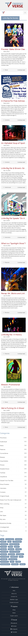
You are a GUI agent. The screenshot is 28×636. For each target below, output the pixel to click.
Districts (17, 546)
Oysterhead (3, 559)
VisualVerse (3, 476)
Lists (1, 511)
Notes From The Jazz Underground (10, 500)
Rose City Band (9, 539)
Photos (2, 465)
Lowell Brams (4, 544)
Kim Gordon (15, 564)
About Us (14, 593)
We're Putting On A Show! (12, 408)
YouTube (2, 473)
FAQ (14, 590)
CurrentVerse (4, 453)
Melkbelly (3, 541)
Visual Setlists (4, 461)
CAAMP (18, 561)
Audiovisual (7, 187)
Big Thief (22, 564)
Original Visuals (4, 496)
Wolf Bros (18, 549)
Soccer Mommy (4, 556)
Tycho (21, 556)
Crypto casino (14, 615)
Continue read (21, 70)
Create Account (14, 602)
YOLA (12, 561)
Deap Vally (3, 549)
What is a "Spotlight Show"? (13, 243)
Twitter (14, 626)
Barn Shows (3, 531)
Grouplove (3, 546)
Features (6, 262)
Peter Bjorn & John (14, 544)
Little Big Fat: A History (11, 335)
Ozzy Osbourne (12, 559)
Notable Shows (4, 469)
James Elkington (17, 541)
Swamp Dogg (4, 551)
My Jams (2, 519)
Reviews (6, 312)
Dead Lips (11, 549)
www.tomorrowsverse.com (18, 578)
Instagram (14, 629)
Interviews (7, 237)
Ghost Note (11, 554)
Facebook (14, 623)
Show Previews (4, 484)
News (6, 70)
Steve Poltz (3, 554)
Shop (1, 507)
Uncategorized (4, 527)
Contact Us (14, 596)
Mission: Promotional (10, 385)
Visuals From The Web (6, 480)
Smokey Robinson (5, 564)
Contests (7, 120)
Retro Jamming (4, 504)
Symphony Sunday (5, 523)
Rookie (10, 546)
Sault (2, 539)
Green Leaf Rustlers (14, 551)
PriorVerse (3, 438)
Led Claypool (20, 554)
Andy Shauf (18, 539)
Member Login (14, 599)
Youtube (14, 632)
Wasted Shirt (14, 556)
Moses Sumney (4, 561)
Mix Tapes (3, 515)
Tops (9, 541)
